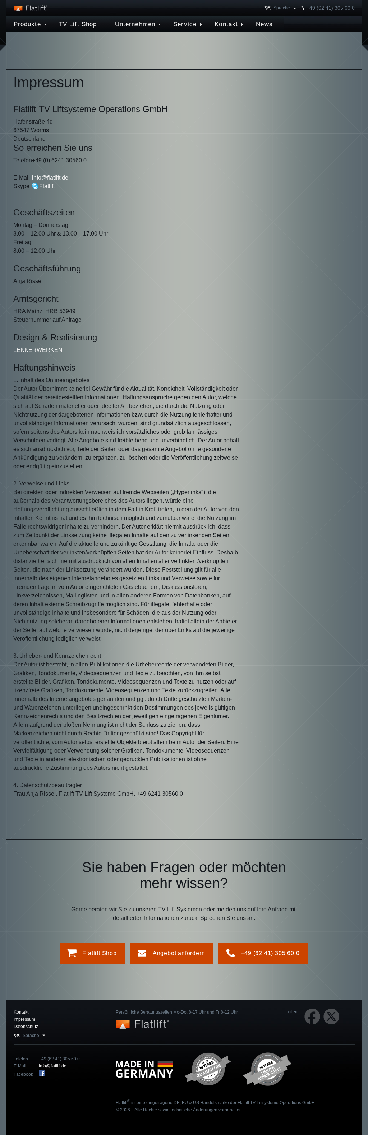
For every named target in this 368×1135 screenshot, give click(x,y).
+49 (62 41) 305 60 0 (331, 8)
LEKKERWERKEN (38, 350)
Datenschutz (26, 1026)
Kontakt (21, 1012)
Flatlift (47, 186)
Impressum (24, 1019)
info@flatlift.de (50, 178)
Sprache (281, 7)
